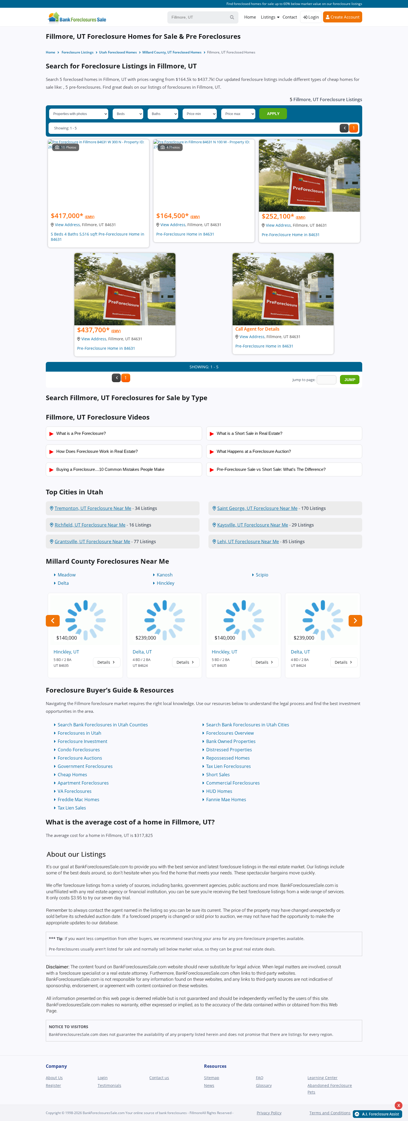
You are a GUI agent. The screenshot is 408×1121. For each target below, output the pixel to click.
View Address (67, 224)
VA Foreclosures (75, 791)
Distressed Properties (229, 750)
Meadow (66, 575)
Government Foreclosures (85, 766)
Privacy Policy (269, 1112)
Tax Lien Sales (72, 808)
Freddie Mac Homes (78, 799)
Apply (273, 113)
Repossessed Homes (228, 758)
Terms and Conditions (330, 1112)
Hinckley (165, 583)
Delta (63, 583)
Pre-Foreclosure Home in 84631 (185, 234)
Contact (290, 17)
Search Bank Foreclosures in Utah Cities (247, 725)
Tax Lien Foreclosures (228, 766)
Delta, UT (142, 652)
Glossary (264, 1085)
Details (104, 662)
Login (313, 17)
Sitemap (211, 1077)
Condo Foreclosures (79, 750)
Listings (268, 17)
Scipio (262, 575)
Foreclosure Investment (82, 741)
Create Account (344, 17)
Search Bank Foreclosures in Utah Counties (103, 725)
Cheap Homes (72, 775)
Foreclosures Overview (230, 733)
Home (250, 17)
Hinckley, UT (66, 652)
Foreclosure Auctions (80, 758)
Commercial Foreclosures (233, 783)
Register (53, 1085)
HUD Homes (219, 791)
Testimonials (109, 1085)
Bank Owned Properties (231, 741)
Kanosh (165, 575)
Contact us (159, 1077)
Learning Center (323, 1077)
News (209, 1085)
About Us (54, 1077)
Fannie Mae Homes (226, 799)
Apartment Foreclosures (83, 783)
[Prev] (344, 128)
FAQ (259, 1077)
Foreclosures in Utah (79, 733)
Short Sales (218, 775)
